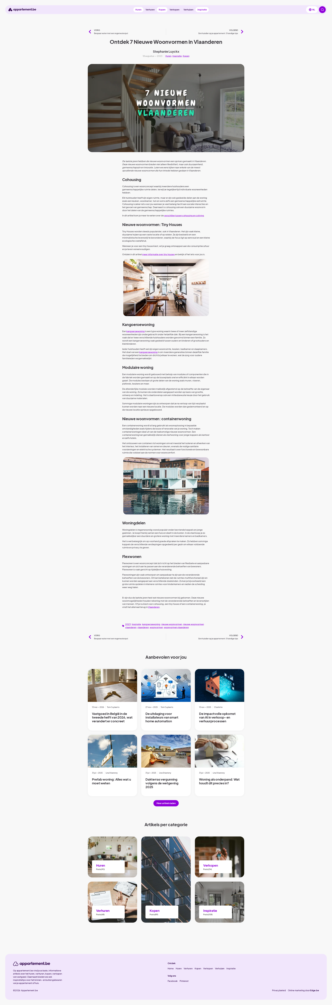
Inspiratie (202, 9)
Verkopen (174, 9)
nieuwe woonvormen (171, 624)
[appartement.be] (31, 964)
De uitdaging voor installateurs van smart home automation (161, 717)
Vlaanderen (154, 607)
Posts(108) (208, 914)
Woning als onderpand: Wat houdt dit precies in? (219, 781)
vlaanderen (143, 627)
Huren (138, 9)
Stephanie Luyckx (166, 51)
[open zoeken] (322, 9)
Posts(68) (100, 914)
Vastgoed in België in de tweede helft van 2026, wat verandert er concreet (112, 717)
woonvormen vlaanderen (176, 627)
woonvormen (156, 627)
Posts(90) (100, 869)
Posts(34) (207, 869)
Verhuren (150, 9)
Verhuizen (188, 9)
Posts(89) (154, 914)
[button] (312, 9)
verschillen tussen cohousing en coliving (184, 215)
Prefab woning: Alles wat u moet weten (111, 781)
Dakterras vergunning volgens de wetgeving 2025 (161, 783)
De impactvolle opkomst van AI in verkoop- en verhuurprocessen (217, 717)
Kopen (162, 9)
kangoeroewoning (135, 331)
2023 (128, 624)
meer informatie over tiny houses (158, 254)
